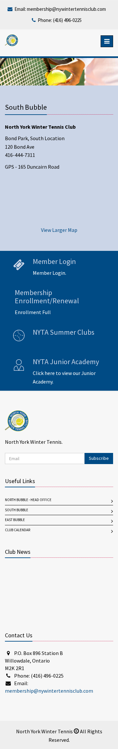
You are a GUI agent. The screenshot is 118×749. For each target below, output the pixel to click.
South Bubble (16, 510)
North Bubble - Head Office (28, 499)
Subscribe (99, 458)
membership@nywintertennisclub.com (66, 9)
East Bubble (15, 519)
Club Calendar (17, 530)
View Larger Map (59, 230)
